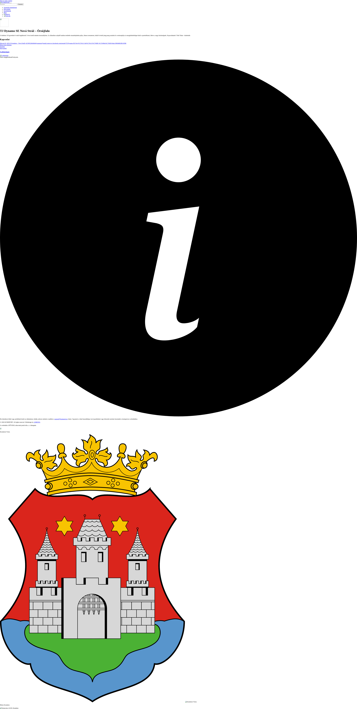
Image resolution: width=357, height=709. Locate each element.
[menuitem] (7, 14)
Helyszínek (7, 9)
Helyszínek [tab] (3, 48)
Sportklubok (7, 11)
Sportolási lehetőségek (10, 7)
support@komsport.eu (60, 419)
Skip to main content (6, 1)
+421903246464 (30, 43)
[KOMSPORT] (5, 2)
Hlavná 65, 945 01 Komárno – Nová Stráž (12, 43)
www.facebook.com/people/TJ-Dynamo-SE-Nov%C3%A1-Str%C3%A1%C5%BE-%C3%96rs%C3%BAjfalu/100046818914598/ (87, 43)
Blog (5, 12)
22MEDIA (37, 422)
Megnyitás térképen (6, 45)
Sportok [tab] (2, 46)
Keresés (20, 4)
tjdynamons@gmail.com (42, 43)
